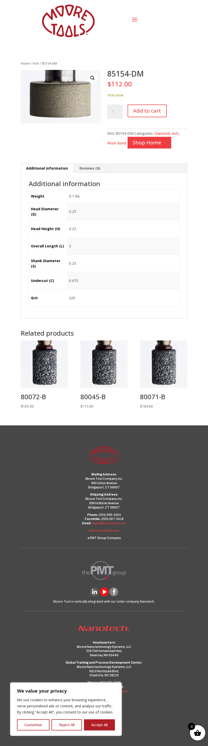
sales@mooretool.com (109, 523)
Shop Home (147, 142)
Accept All (99, 724)
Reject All (67, 724)
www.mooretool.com (104, 530)
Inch (36, 63)
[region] (66, 709)
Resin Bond (116, 143)
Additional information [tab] (47, 168)
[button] (92, 78)
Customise (33, 724)
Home (25, 63)
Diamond (162, 133)
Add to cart (147, 110)
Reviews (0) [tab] (89, 168)
